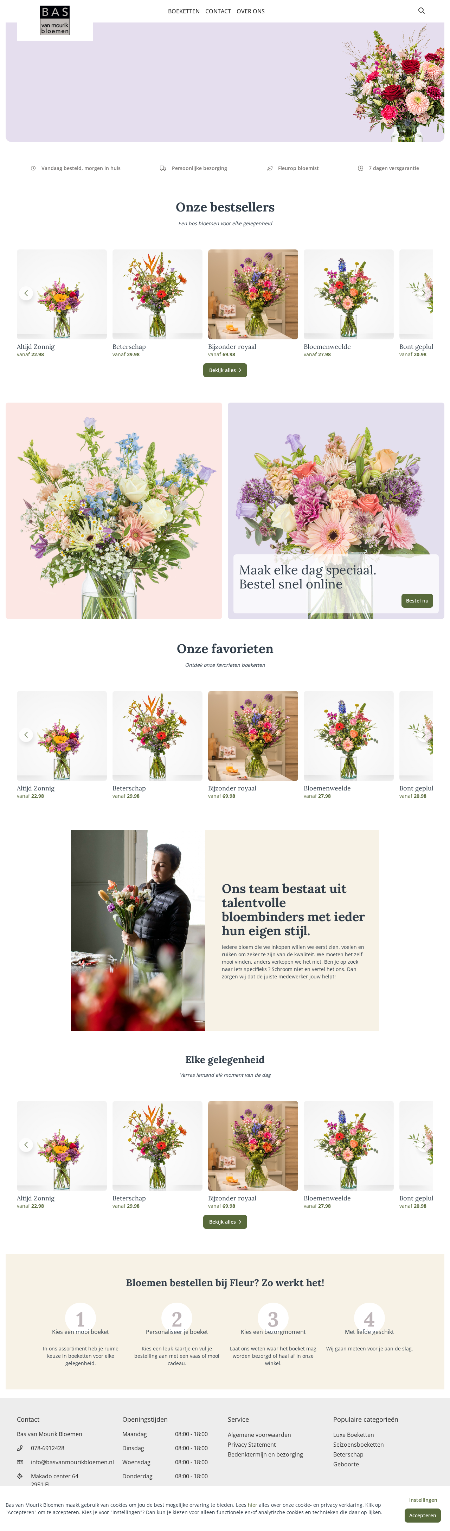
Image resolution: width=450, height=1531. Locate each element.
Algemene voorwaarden (259, 1435)
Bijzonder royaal (232, 347)
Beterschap (129, 347)
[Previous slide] (26, 293)
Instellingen (423, 1500)
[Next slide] (424, 293)
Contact (218, 11)
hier (252, 1504)
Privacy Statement (252, 1444)
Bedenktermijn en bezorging (265, 1454)
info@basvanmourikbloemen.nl (72, 1462)
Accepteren (422, 1515)
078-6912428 (47, 1448)
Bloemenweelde (327, 347)
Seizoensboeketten (358, 1444)
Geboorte (346, 1464)
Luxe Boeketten (353, 1435)
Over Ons (251, 11)
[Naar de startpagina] (55, 20)
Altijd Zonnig (35, 347)
